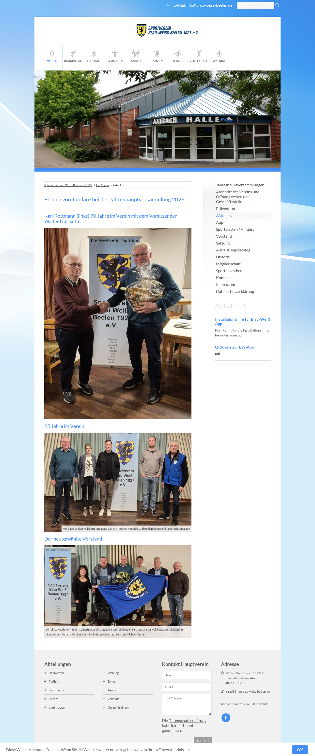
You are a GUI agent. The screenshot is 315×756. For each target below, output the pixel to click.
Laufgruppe (57, 707)
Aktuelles (224, 215)
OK (300, 749)
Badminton (73, 57)
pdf (240, 335)
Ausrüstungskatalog (233, 249)
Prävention (225, 208)
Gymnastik (115, 57)
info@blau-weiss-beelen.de (209, 5)
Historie (223, 256)
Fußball (94, 57)
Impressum (225, 284)
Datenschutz (260, 704)
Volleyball (198, 57)
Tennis (177, 57)
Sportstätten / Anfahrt (235, 229)
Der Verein (52, 57)
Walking (219, 57)
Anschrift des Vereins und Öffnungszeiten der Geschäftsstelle (237, 196)
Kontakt (223, 277)
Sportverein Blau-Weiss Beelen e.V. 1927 (68, 185)
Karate (136, 57)
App (219, 222)
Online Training (118, 707)
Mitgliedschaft (228, 263)
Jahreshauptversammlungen (240, 184)
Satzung (223, 243)
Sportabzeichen (229, 270)
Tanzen (156, 57)
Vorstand (224, 236)
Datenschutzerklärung (235, 291)
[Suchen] (277, 5)
